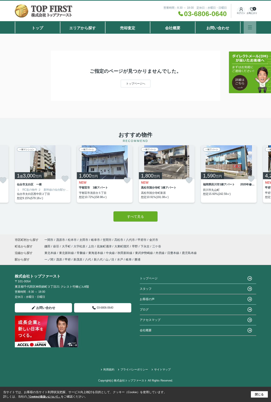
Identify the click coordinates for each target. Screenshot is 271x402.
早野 (135, 246)
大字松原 (79, 246)
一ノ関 (48, 259)
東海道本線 (96, 253)
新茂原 (77, 259)
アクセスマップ (150, 320)
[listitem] (43, 174)
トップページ (149, 278)
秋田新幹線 (125, 253)
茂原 (59, 259)
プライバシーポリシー (134, 369)
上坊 (91, 246)
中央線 (111, 253)
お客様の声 (147, 299)
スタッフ (146, 288)
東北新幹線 (67, 253)
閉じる (259, 394)
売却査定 (127, 28)
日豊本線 (173, 253)
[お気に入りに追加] (65, 179)
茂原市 (60, 239)
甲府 (68, 259)
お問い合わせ (217, 28)
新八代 (98, 259)
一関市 (48, 239)
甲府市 (142, 239)
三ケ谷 (156, 246)
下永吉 (145, 246)
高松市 (118, 239)
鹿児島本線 (189, 253)
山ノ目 (109, 259)
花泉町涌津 (104, 246)
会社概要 (172, 28)
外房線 (160, 253)
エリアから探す (82, 28)
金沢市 (153, 239)
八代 (88, 259)
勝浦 (137, 259)
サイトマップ (162, 369)
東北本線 (50, 253)
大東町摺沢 (122, 246)
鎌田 (47, 246)
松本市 (72, 239)
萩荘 (56, 246)
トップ (37, 28)
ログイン (241, 13)
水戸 (120, 259)
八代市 (130, 239)
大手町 (67, 246)
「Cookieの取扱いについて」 (44, 396)
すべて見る (135, 216)
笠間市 (107, 239)
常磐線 (81, 253)
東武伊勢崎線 (144, 253)
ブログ (144, 309)
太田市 (83, 239)
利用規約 (108, 369)
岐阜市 (95, 239)
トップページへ (135, 83)
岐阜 (129, 259)
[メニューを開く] (250, 27)
